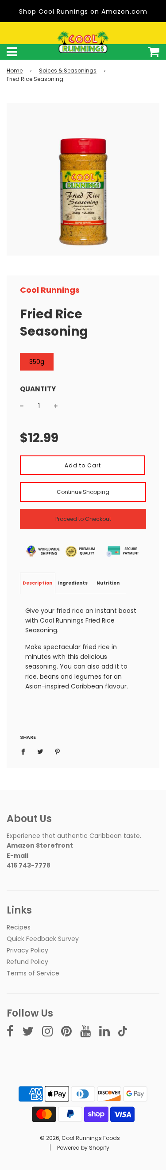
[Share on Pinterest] (58, 751)
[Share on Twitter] (40, 751)
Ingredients (73, 583)
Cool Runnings (50, 289)
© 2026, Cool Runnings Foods (80, 1138)
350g (36, 361)
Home (15, 70)
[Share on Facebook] (25, 751)
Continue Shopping (83, 492)
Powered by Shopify (83, 1147)
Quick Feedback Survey (43, 938)
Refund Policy (27, 961)
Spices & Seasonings (68, 70)
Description (37, 583)
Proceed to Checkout (83, 519)
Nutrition (108, 583)
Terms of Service (33, 973)
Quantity (38, 389)
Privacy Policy (27, 950)
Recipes (19, 927)
